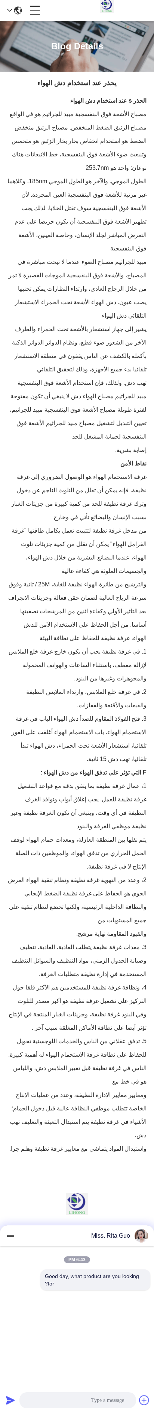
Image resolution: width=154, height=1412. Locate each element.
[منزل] (77, 1213)
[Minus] (10, 1235)
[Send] (10, 1400)
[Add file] (144, 1400)
